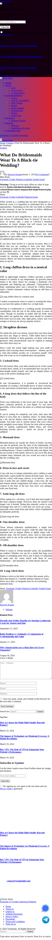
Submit (30, 932)
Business (10, 118)
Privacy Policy (6, 35)
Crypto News (17, 90)
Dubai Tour (16, 115)
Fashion (3, 148)
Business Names (18, 120)
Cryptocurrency (18, 93)
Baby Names (16, 103)
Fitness (14, 113)
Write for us (11, 924)
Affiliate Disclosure (14, 914)
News (8, 86)
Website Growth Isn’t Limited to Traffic (18, 46)
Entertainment (14, 96)
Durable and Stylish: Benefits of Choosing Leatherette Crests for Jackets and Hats (25, 621)
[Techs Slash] (6, 78)
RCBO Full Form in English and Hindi (18, 68)
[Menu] (1, 138)
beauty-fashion (17, 108)
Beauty (14, 105)
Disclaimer (10, 919)
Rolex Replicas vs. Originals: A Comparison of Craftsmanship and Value (21, 635)
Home (9, 83)
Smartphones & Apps (20, 128)
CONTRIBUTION (13, 131)
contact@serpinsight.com (18, 881)
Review (9, 123)
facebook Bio (17, 110)
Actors (14, 98)
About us (10, 909)
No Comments (42, 174)
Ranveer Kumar (15, 174)
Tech (13, 88)
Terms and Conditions (15, 921)
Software (15, 125)
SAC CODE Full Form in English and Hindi (21, 57)
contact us (10, 911)
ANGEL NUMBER (20, 100)
